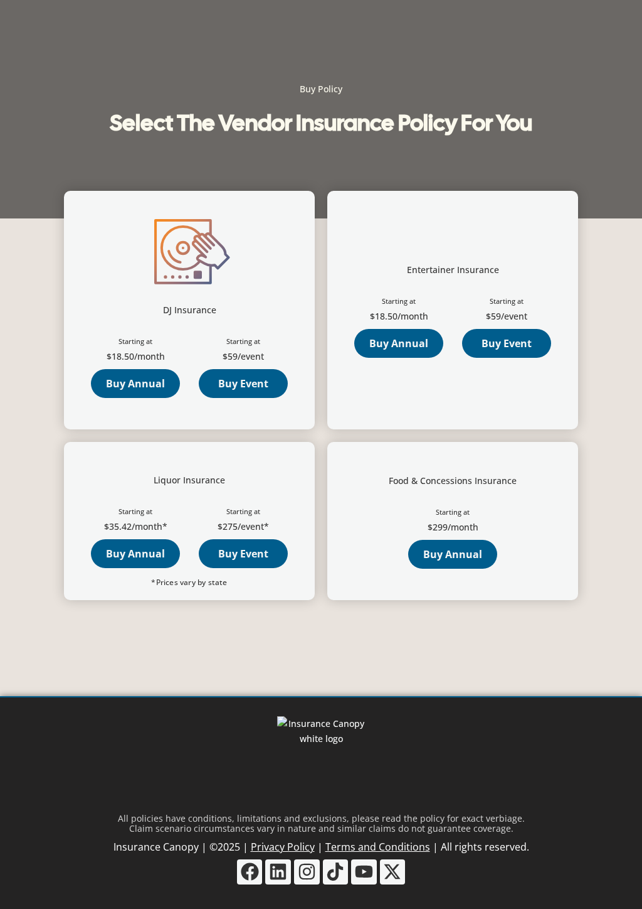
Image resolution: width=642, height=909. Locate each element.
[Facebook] (250, 872)
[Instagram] (307, 872)
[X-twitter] (393, 872)
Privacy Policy (283, 847)
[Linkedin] (278, 872)
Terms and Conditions (377, 847)
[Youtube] (364, 872)
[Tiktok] (336, 872)
